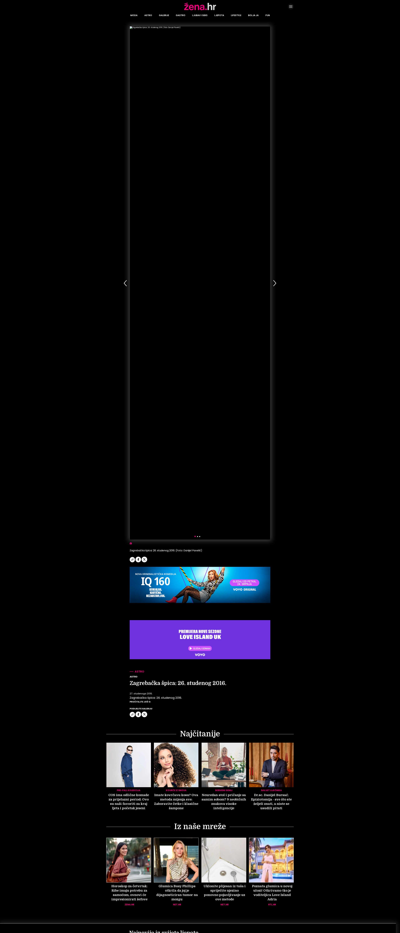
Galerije (164, 15)
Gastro (180, 15)
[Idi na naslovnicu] (200, 10)
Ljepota (219, 15)
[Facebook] (138, 562)
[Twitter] (144, 562)
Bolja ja (253, 15)
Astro (148, 15)
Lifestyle (236, 15)
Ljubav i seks (200, 15)
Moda (134, 15)
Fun (267, 15)
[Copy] (132, 562)
